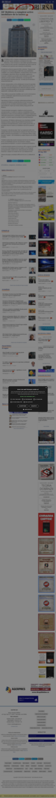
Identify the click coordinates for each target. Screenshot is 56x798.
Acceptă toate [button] (22, 406)
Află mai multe (35, 394)
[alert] (28, 399)
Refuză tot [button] (34, 406)
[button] (28, 396)
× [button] (46, 387)
